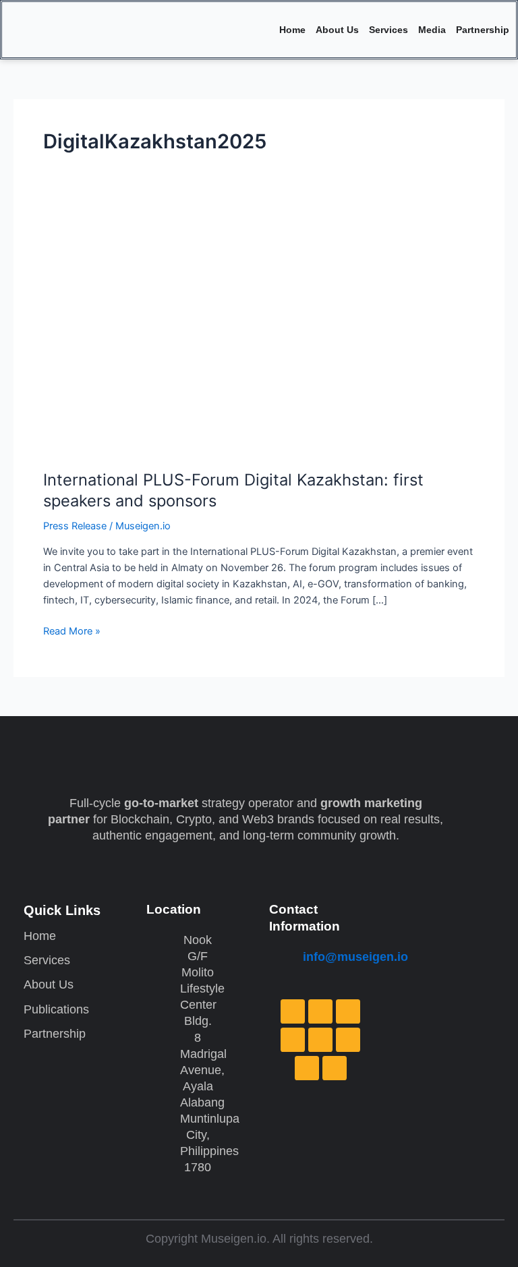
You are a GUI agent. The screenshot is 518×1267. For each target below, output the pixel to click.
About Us (337, 29)
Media (432, 29)
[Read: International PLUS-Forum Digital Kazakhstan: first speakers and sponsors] (259, 336)
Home (292, 29)
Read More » (71, 630)
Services (388, 29)
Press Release (75, 526)
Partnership (482, 29)
